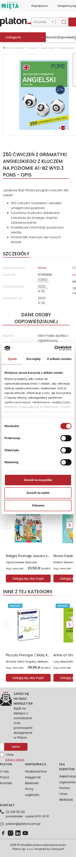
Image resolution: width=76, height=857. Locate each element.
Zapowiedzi (66, 37)
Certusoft (57, 849)
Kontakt (6, 783)
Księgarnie (33, 777)
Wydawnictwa (36, 771)
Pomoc (64, 788)
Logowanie (67, 782)
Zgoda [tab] (12, 358)
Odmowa (38, 505)
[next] (69, 525)
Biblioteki (32, 783)
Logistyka (32, 795)
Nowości (52, 37)
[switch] (66, 438)
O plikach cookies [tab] (59, 358)
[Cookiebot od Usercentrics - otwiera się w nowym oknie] (55, 348)
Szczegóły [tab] (33, 358)
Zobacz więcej (14, 760)
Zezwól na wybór (38, 492)
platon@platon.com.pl (23, 824)
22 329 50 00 (15, 812)
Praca (4, 777)
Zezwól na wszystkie (38, 480)
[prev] (6, 525)
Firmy (29, 789)
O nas (4, 771)
